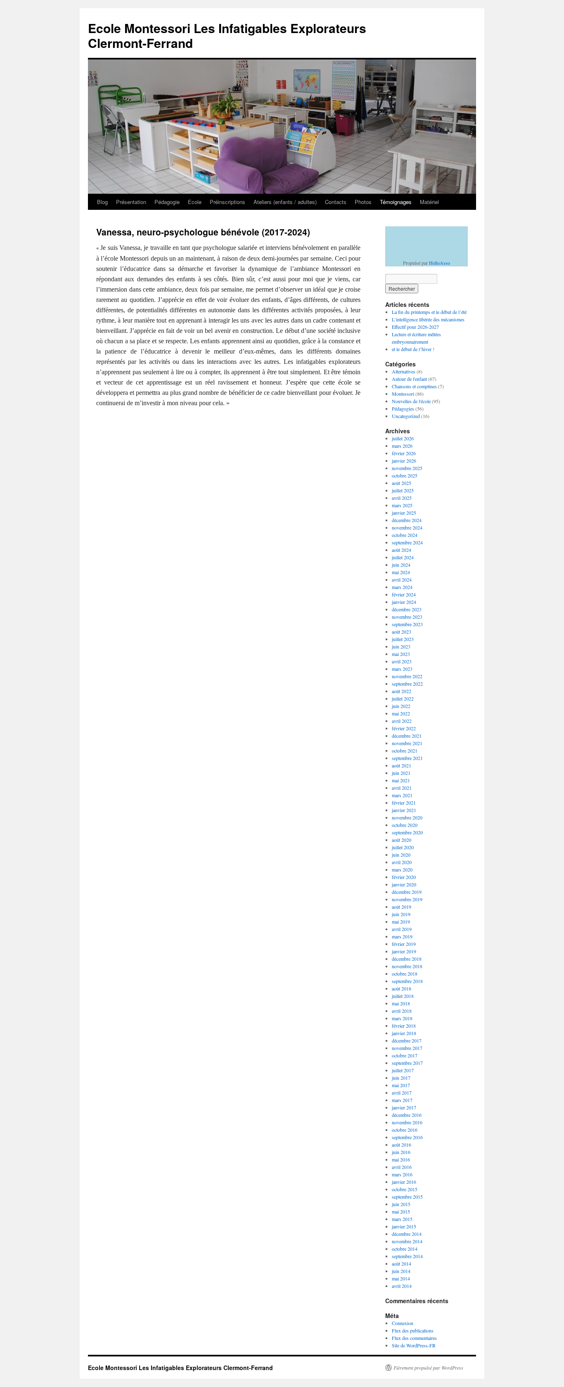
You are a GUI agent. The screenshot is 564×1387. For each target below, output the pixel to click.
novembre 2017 (407, 1048)
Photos (363, 202)
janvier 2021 (404, 810)
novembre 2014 (407, 1241)
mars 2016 (402, 1174)
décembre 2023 (407, 609)
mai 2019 (401, 921)
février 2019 (404, 943)
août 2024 (401, 549)
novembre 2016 (407, 1122)
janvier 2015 (404, 1226)
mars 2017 (402, 1100)
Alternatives (403, 371)
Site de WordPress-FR (414, 1345)
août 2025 (401, 483)
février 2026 (404, 453)
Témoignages (396, 202)
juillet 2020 (403, 847)
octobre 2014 (404, 1248)
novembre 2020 (407, 817)
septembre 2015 (407, 1196)
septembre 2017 (407, 1062)
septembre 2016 (407, 1137)
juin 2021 (401, 773)
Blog (102, 202)
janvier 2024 (404, 601)
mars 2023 (402, 668)
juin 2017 (401, 1077)
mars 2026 (402, 445)
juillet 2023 (403, 639)
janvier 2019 (404, 951)
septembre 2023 (407, 624)
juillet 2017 (403, 1070)
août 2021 (401, 765)
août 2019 (401, 906)
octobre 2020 (404, 825)
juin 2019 (401, 914)
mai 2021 (401, 780)
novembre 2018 (407, 966)
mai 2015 (401, 1211)
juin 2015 (401, 1204)
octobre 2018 (404, 973)
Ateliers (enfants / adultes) (285, 202)
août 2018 (401, 988)
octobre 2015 (404, 1189)
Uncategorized (406, 416)
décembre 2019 (407, 891)
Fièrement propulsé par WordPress (428, 1367)
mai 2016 (401, 1159)
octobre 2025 (404, 475)
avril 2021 (402, 787)
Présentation (131, 202)
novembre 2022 (407, 676)
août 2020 (401, 839)
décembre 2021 (407, 735)
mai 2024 (401, 572)
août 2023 (401, 631)
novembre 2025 (407, 468)
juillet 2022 (403, 698)
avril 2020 (402, 862)
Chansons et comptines (414, 386)
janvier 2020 (404, 884)
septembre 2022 (407, 683)
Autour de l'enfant (409, 378)
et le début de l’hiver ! (413, 349)
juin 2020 (401, 854)
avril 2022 (402, 720)
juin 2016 (401, 1152)
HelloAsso (439, 262)
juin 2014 (401, 1271)
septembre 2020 (407, 832)
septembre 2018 (407, 981)
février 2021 (404, 802)
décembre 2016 (407, 1115)
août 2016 (401, 1144)
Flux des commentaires (414, 1338)
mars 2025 (402, 505)
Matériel (429, 202)
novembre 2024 (407, 527)
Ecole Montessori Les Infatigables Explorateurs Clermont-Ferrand (227, 35)
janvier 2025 (404, 512)
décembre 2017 (407, 1040)
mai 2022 (401, 713)
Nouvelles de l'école (411, 401)
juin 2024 (401, 564)
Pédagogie (167, 202)
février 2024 (404, 594)
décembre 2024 (407, 520)
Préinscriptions (227, 202)
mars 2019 (402, 936)
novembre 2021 (407, 743)
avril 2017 (402, 1092)
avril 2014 (402, 1285)
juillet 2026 (403, 438)
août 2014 (401, 1263)
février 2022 (404, 728)
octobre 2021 (404, 750)
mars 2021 (402, 795)
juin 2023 (401, 646)
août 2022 (401, 691)
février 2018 (404, 1025)
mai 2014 (401, 1278)
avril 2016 (402, 1167)
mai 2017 (401, 1085)
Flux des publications (413, 1330)
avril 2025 (402, 497)
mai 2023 (401, 654)
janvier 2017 (404, 1107)
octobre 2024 (404, 535)
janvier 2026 (404, 460)
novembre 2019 (407, 899)
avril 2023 (402, 661)
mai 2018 (401, 1003)
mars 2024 (402, 587)
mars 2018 (402, 1018)
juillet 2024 (403, 557)
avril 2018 (402, 1010)
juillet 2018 (403, 996)
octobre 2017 (404, 1055)
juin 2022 (401, 706)
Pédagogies (403, 408)
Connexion (402, 1323)
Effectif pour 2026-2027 (415, 326)
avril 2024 (402, 579)
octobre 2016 (404, 1129)
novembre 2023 (407, 616)
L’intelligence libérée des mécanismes (428, 319)
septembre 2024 (407, 542)
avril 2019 (402, 929)
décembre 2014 (407, 1233)
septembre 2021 (407, 758)
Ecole (194, 202)
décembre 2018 (407, 958)
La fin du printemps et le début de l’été (429, 312)
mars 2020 (402, 869)
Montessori (403, 393)
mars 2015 (402, 1219)
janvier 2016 (404, 1181)
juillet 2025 (403, 490)
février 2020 (404, 877)
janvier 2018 (404, 1033)
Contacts (335, 202)
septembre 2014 (407, 1256)
